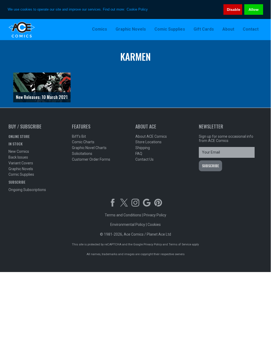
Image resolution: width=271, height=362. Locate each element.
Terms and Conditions (123, 215)
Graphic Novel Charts (89, 148)
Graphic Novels (20, 169)
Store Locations (148, 142)
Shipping (142, 148)
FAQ (138, 153)
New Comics (18, 151)
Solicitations (82, 153)
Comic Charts (83, 142)
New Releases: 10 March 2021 (42, 97)
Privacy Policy (155, 215)
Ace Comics (42, 29)
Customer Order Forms (91, 159)
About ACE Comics (151, 136)
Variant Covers (20, 163)
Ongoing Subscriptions (27, 190)
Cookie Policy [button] (137, 9)
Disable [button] (233, 9)
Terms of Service (180, 244)
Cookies (154, 224)
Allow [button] (254, 9)
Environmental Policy (127, 224)
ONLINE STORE (19, 136)
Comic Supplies (21, 174)
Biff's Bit (79, 136)
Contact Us (144, 159)
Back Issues (18, 157)
